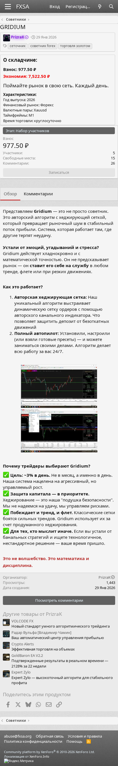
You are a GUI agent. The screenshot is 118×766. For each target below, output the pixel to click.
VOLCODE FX (22, 621)
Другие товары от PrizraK (32, 614)
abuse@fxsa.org (18, 736)
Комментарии (38, 193)
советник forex (42, 45)
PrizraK (105, 577)
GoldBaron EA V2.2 (27, 655)
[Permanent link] (46, 287)
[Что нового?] (99, 6)
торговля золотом (75, 45)
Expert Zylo (21, 672)
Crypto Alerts (22, 644)
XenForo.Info (39, 756)
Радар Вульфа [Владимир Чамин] (41, 632)
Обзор (10, 193)
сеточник (17, 45)
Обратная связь (50, 736)
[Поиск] (111, 6)
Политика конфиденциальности (33, 741)
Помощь (74, 741)
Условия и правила (85, 736)
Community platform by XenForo (49, 752)
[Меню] (8, 6)
